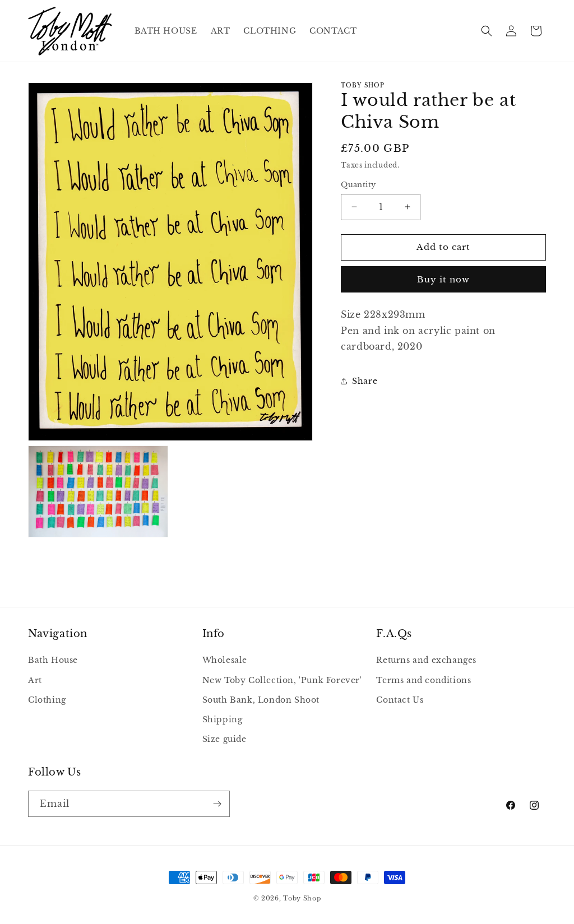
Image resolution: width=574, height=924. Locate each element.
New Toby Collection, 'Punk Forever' (282, 680)
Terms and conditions (423, 680)
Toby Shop (302, 898)
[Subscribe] (217, 804)
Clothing (47, 700)
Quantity (358, 184)
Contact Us (399, 700)
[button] (486, 30)
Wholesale (224, 660)
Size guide (224, 739)
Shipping (222, 719)
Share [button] (364, 381)
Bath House (53, 660)
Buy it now (443, 279)
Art (35, 680)
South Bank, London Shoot (261, 700)
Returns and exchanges (426, 660)
